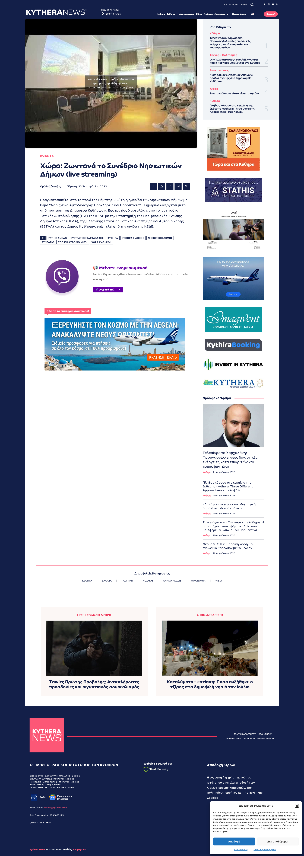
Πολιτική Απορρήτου (265, 849)
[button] (297, 805)
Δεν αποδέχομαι (277, 841)
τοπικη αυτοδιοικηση (73, 242)
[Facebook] (264, 4)
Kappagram (79, 849)
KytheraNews (57, 238)
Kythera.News (37, 849)
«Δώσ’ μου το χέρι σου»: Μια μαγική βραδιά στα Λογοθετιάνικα (229, 506)
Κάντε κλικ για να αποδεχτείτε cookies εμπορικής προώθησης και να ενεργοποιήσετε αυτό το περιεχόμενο (111, 83)
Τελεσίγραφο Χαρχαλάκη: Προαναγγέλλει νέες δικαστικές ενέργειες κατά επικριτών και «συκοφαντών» (230, 42)
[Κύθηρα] (47, 735)
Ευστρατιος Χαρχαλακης (87, 238)
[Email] (178, 186)
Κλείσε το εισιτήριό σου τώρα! (68, 311)
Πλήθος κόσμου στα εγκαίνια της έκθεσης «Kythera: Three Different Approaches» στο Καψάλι (232, 108)
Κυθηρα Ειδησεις (133, 238)
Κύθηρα (215, 33)
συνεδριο (48, 242)
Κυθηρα (47, 156)
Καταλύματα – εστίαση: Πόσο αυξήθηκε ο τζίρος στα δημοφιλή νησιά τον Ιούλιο (210, 684)
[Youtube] (273, 4)
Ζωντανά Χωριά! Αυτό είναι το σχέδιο (234, 93)
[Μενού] (258, 14)
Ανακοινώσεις (219, 70)
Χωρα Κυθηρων (101, 242)
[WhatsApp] (161, 186)
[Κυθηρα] (62, 12)
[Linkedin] (277, 4)
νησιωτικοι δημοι (160, 238)
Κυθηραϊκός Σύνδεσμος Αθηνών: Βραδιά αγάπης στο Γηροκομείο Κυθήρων (231, 78)
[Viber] (186, 186)
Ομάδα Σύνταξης (50, 186)
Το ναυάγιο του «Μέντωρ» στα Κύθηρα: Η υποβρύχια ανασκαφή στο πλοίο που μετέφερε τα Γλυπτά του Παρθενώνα (233, 526)
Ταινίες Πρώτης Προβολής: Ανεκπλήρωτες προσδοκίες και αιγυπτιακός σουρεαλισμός (94, 684)
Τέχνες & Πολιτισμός (223, 55)
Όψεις (214, 88)
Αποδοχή (234, 841)
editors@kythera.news (55, 807)
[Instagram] (269, 4)
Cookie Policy (241, 849)
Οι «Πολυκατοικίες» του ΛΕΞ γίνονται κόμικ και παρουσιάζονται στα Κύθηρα (235, 61)
